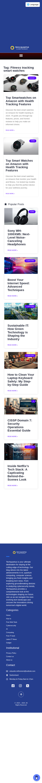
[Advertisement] (21, 22)
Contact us (10, 656)
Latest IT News (11, 639)
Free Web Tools (11, 622)
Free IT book (10, 636)
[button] (21, 55)
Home (8, 615)
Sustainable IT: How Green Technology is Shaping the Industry (18, 332)
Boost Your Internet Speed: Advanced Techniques (19, 285)
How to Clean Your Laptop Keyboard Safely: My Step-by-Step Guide (21, 380)
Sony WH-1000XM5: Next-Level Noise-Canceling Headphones (19, 237)
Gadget (8, 643)
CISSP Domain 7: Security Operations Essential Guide (20, 425)
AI (7, 629)
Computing (10, 632)
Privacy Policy (11, 653)
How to (8, 619)
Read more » (10, 130)
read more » (13, 250)
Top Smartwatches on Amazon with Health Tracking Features (21, 101)
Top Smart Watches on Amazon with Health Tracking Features (19, 165)
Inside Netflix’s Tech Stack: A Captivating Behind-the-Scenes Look (18, 472)
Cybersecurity (11, 625)
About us (9, 660)
